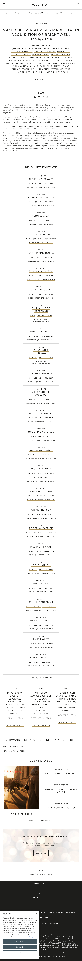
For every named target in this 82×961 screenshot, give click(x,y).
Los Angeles (33, 455)
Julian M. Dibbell (21, 54)
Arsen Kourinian (60, 54)
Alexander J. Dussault (56, 48)
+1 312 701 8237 (46, 378)
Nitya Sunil (62, 72)
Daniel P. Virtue (45, 72)
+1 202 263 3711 (49, 473)
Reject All (19, 947)
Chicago (33, 183)
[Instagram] (44, 898)
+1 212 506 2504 (46, 662)
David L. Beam (64, 60)
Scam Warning (56, 912)
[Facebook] (43, 97)
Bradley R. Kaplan (45, 51)
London (32, 436)
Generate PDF (41, 79)
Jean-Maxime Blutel (39, 57)
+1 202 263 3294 (49, 607)
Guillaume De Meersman (61, 63)
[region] (19, 935)
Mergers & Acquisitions (14, 751)
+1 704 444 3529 (47, 551)
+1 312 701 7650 (46, 183)
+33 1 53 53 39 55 (44, 316)
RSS (46, 917)
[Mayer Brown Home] (41, 4)
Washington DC (33, 239)
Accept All (19, 941)
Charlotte (33, 496)
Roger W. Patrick (62, 57)
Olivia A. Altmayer (21, 51)
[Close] (36, 914)
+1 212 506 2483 (46, 336)
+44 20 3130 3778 (45, 436)
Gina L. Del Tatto (35, 63)
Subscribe (41, 853)
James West (63, 51)
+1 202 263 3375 (49, 239)
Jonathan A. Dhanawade (26, 48)
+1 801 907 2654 (49, 514)
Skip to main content (10, 2)
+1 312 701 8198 (46, 294)
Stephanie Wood (61, 69)
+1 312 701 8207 (46, 570)
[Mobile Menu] (4, 4)
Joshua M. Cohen (40, 69)
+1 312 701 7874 (46, 358)
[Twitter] (47, 97)
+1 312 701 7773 (46, 625)
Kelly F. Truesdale (23, 72)
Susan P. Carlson (39, 66)
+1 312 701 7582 (46, 588)
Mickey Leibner (17, 57)
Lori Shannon (20, 66)
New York (33, 220)
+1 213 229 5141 (48, 455)
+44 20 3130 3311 (45, 643)
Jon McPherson (20, 69)
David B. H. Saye (15, 63)
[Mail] (39, 97)
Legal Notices (67, 947)
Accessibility (72, 912)
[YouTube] (37, 898)
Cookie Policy (28, 937)
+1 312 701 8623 (46, 202)
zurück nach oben (41, 874)
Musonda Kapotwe (44, 60)
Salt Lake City (33, 514)
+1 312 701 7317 (46, 418)
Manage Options (20, 953)
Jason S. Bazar (40, 54)
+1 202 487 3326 (41, 477)
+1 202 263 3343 (49, 533)
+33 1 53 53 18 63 (44, 257)
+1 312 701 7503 (46, 276)
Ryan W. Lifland (60, 66)
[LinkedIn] (34, 97)
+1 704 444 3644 (47, 496)
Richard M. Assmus (20, 60)
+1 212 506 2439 (46, 399)
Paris (32, 257)
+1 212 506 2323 (46, 220)
